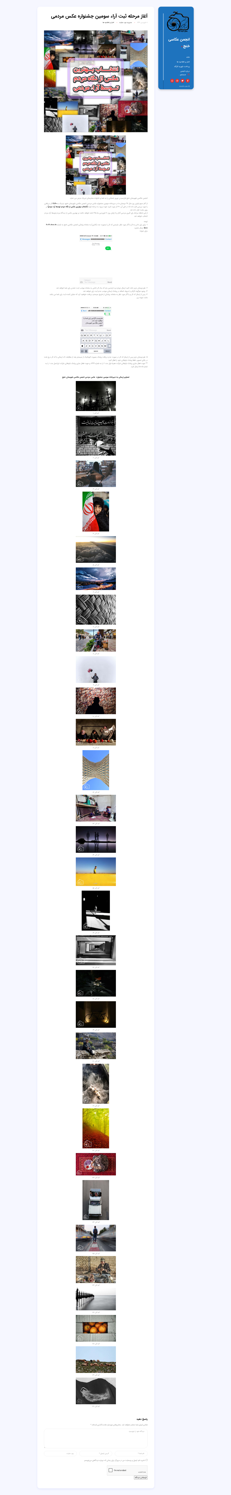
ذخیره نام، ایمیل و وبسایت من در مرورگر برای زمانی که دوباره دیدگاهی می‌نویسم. (114, 1460)
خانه (188, 57)
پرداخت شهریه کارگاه (182, 66)
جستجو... (182, 75)
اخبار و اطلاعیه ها (183, 61)
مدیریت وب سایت (125, 22)
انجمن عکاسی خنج (179, 43)
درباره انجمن (185, 71)
